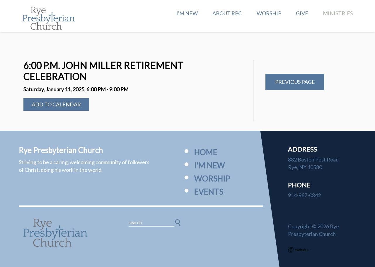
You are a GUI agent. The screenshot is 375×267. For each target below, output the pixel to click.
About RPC (227, 13)
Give (302, 13)
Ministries (338, 13)
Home (205, 152)
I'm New (187, 13)
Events (208, 191)
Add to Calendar (56, 104)
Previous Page (295, 82)
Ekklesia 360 (299, 250)
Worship (269, 13)
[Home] (55, 232)
